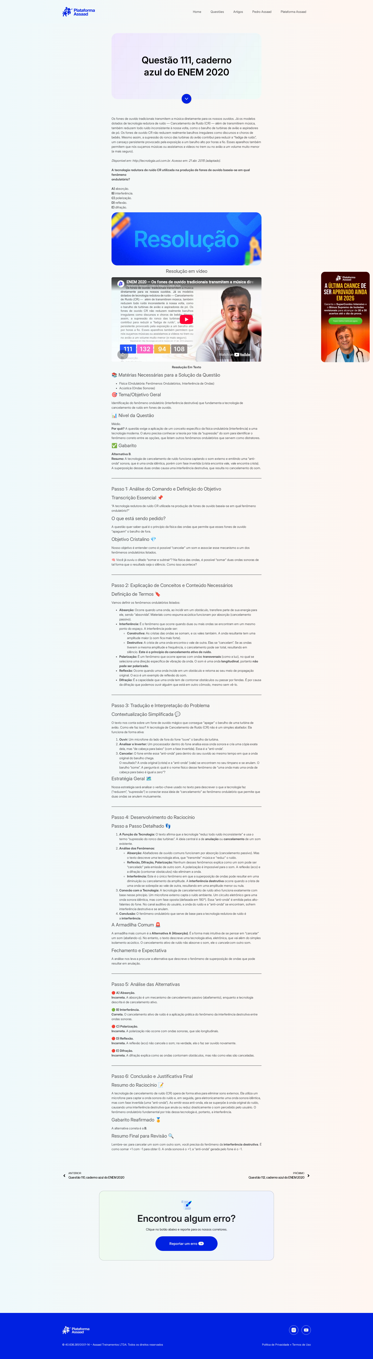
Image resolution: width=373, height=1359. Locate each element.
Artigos (238, 12)
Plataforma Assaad (293, 12)
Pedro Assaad (261, 12)
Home (197, 12)
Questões (217, 12)
